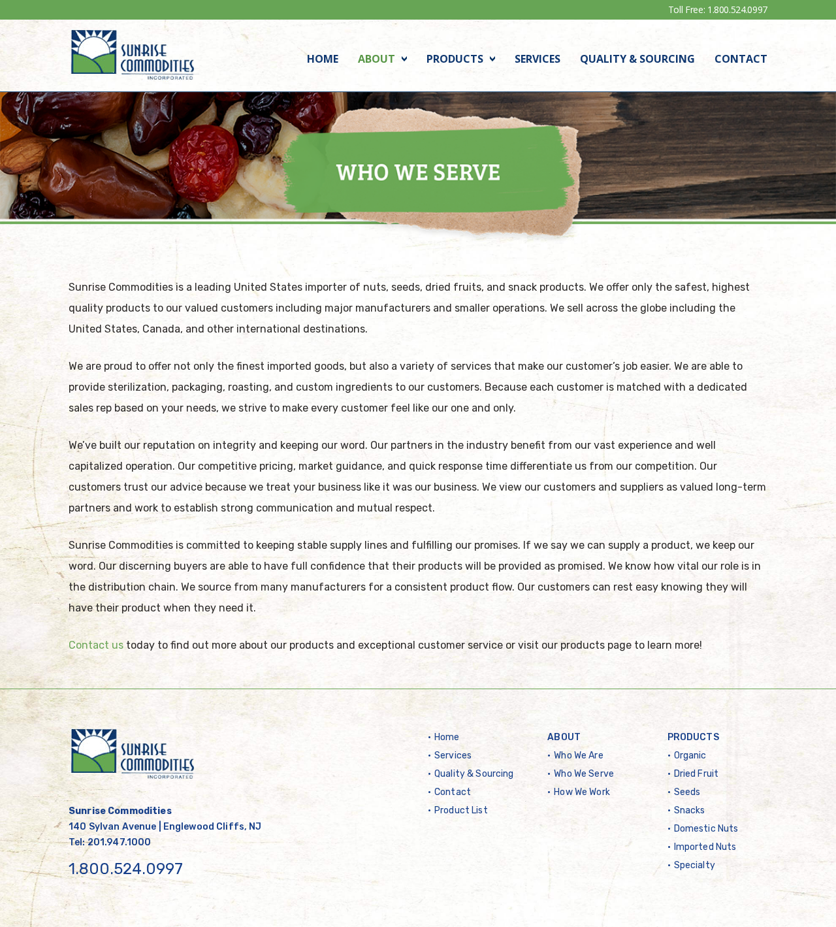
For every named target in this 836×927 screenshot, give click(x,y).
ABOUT (376, 58)
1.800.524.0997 (737, 9)
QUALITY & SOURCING (637, 58)
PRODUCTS (454, 58)
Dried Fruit (696, 773)
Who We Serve (584, 773)
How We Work (582, 792)
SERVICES (537, 58)
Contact (452, 792)
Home (447, 737)
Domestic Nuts (706, 828)
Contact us (96, 645)
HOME (322, 58)
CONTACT (741, 58)
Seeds (687, 792)
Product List (461, 810)
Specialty (694, 865)
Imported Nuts (705, 847)
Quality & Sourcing (474, 773)
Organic (690, 755)
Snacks (689, 810)
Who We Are (578, 755)
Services (453, 755)
